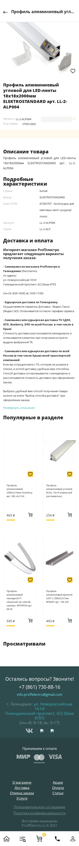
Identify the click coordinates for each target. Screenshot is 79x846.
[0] (39, 839)
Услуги (21, 798)
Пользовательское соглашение (39, 807)
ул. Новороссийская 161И (53, 706)
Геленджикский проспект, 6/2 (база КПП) (39, 716)
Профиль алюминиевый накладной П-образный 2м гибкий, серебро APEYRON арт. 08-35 (19, 600)
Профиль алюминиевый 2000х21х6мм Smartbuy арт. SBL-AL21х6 (19, 491)
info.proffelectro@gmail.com (39, 694)
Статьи (57, 793)
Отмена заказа (22, 793)
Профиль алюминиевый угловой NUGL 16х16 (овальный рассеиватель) (59, 491)
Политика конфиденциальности (39, 813)
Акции (58, 782)
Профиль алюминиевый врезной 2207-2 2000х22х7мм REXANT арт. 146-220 (59, 596)
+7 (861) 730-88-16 (39, 686)
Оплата (58, 788)
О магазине (21, 782)
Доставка (22, 788)
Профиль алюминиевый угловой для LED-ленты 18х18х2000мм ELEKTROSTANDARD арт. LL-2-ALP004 (43, 11)
